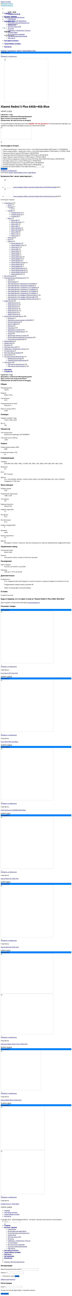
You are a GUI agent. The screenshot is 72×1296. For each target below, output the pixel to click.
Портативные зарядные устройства (20, 337)
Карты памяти (13, 324)
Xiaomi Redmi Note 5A (18, 272)
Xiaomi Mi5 (14, 249)
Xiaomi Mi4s (15, 253)
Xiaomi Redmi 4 (16, 261)
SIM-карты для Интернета (17, 366)
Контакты (8, 47)
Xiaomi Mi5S (15, 255)
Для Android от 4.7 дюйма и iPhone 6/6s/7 (22, 297)
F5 (12, 209)
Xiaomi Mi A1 (15, 247)
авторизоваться (34, 603)
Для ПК (10, 280)
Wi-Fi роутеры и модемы (16, 34)
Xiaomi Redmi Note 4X (18, 270)
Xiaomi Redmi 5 (16, 243)
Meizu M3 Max (16, 228)
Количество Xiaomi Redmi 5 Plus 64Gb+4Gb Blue (19, 167)
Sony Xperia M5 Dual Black (9, 742)
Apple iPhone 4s (13, 314)
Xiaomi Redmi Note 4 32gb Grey (11, 1100)
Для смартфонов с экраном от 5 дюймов (22, 289)
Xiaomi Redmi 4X (16, 266)
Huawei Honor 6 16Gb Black (10, 1204)
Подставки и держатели (16, 339)
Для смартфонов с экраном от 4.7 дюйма (22, 291)
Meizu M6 (14, 226)
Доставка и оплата (11, 41)
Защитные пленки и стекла (17, 335)
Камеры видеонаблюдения (17, 360)
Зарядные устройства (15, 330)
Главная (7, 13)
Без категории (9, 276)
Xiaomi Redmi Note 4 (18, 268)
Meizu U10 (14, 234)
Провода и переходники (16, 332)
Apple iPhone (8, 301)
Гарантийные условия (12, 44)
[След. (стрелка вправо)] (69, 648)
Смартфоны (12, 19)
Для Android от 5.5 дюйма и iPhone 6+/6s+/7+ (23, 295)
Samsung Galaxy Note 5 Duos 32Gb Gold (14, 1044)
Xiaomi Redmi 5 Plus (29, 51)
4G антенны (8, 355)
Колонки (11, 318)
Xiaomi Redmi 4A (16, 264)
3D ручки (11, 28)
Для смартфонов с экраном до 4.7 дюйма (22, 293)
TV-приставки (12, 32)
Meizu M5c (14, 224)
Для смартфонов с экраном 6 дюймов (21, 285)
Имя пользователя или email (11, 1269)
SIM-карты (11, 38)
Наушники (11, 328)
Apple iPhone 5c (13, 310)
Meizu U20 (14, 236)
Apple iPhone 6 (13, 307)
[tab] (37, 369)
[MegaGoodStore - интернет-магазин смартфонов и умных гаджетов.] (7, 4)
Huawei (10, 211)
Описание (8, 369)
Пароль (4, 1273)
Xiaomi (19, 51)
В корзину (4, 168)
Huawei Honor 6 (16, 213)
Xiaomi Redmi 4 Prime (18, 262)
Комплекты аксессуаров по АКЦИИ (20, 320)
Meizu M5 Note (16, 222)
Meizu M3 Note (16, 230)
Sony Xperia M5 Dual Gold (9, 673)
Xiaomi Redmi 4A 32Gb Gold (10, 947)
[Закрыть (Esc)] (70, 2)
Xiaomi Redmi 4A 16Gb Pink (10, 879)
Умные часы (12, 25)
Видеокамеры (9, 341)
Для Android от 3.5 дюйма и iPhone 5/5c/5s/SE (23, 299)
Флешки (10, 326)
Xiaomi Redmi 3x (16, 259)
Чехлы (10, 333)
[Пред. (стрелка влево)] (3, 648)
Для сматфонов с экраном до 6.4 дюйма (21, 284)
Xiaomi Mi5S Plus (16, 257)
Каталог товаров (10, 16)
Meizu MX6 (15, 232)
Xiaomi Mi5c (15, 251)
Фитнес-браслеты (14, 322)
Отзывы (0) (8, 371)
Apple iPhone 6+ (13, 305)
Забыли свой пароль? (8, 1279)
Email (3, 1287)
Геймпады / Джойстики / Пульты (19, 30)
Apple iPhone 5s (13, 309)
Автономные (12, 282)
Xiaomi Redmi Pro (17, 274)
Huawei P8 (14, 216)
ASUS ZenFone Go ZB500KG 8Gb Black (13, 810)
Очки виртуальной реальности (18, 23)
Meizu (10, 218)
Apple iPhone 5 (13, 312)
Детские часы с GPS (14, 27)
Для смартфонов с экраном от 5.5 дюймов (22, 287)
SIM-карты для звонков (16, 364)
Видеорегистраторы (15, 358)
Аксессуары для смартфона (17, 21)
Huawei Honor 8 (16, 214)
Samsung (11, 238)
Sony (9, 239)
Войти (17, 1276)
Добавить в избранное (9, 56)
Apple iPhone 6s (13, 303)
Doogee (10, 207)
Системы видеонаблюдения (17, 36)
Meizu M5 (14, 220)
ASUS (9, 205)
